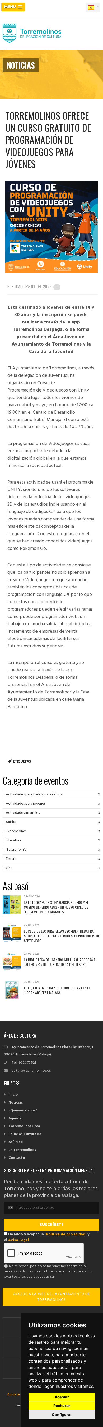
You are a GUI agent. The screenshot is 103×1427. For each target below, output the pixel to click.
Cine (9, 868)
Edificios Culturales (24, 1134)
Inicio (13, 1095)
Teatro (11, 859)
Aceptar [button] (62, 1397)
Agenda (15, 1118)
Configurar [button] (62, 1414)
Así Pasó (15, 1142)
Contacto (16, 1158)
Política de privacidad (65, 1234)
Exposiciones (16, 831)
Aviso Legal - (17, 1395)
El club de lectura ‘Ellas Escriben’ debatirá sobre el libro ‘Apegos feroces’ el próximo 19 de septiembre (62, 935)
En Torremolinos (22, 1150)
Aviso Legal (18, 1240)
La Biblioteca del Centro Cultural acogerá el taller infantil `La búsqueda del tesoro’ (60, 962)
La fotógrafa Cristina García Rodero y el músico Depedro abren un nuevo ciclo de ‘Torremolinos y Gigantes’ (56, 907)
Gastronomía (16, 850)
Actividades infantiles (23, 813)
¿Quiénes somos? (22, 1111)
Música (11, 822)
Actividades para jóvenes (25, 804)
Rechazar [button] (61, 1405)
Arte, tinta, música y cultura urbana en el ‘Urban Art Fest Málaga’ (57, 990)
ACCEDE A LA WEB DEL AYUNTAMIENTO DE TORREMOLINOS (51, 1297)
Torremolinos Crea (24, 1126)
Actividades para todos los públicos (34, 794)
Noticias (15, 1103)
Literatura (13, 840)
